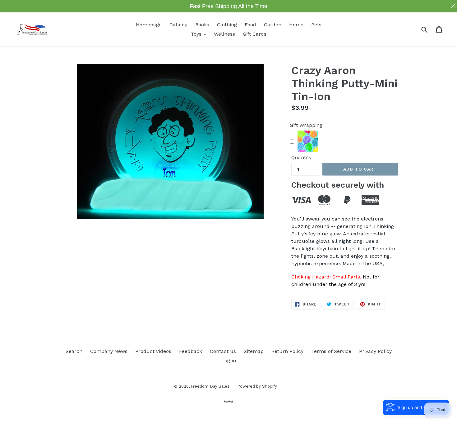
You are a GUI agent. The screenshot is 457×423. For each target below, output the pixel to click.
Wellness (224, 34)
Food (250, 25)
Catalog (178, 25)
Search (74, 351)
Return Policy (287, 351)
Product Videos (153, 351)
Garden (272, 25)
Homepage (149, 25)
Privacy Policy (375, 351)
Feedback (190, 351)
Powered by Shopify (257, 386)
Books (202, 25)
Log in (228, 360)
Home (296, 25)
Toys (200, 34)
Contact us (223, 351)
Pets (316, 25)
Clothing (227, 25)
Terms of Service (331, 351)
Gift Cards (254, 34)
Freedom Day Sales (210, 386)
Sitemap (254, 351)
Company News (108, 351)
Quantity (301, 157)
